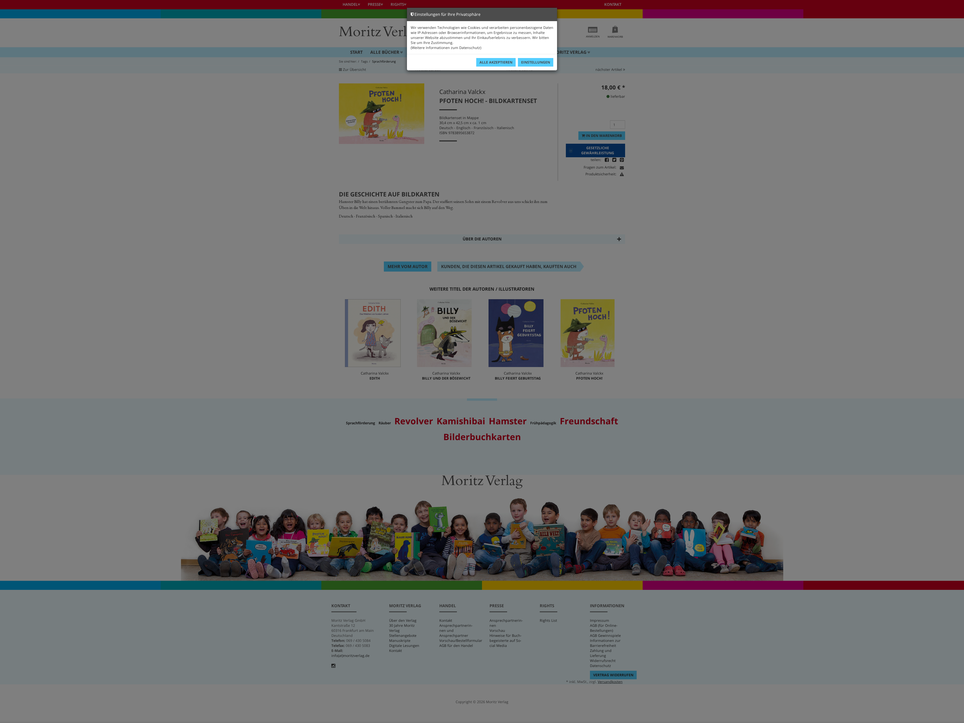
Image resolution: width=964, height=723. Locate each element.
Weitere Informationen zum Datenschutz (446, 47)
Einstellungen (535, 62)
